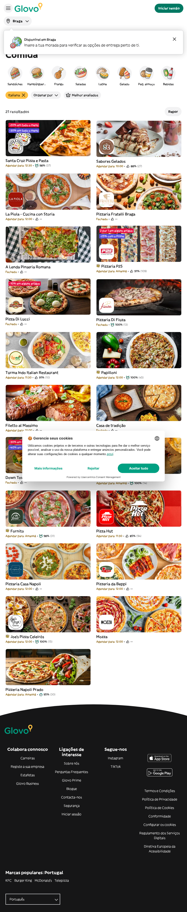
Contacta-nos (71, 797)
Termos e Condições (159, 791)
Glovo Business (27, 783)
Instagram (115, 758)
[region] (93, 75)
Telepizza (62, 880)
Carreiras (28, 758)
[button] (15, 75)
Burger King (23, 880)
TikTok (116, 766)
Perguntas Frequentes (71, 772)
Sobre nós (71, 763)
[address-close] (174, 39)
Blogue (71, 789)
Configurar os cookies (159, 825)
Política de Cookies (159, 808)
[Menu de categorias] (8, 8)
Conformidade (159, 816)
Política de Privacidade (159, 799)
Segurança (72, 806)
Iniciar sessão (71, 814)
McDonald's (43, 880)
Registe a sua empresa (27, 766)
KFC (8, 880)
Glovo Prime (71, 780)
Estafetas (28, 775)
